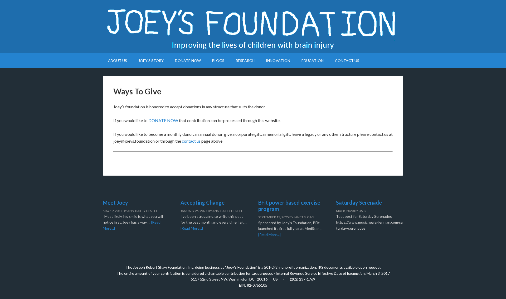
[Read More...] (192, 228)
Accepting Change (203, 202)
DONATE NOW (163, 120)
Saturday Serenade (359, 202)
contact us (191, 140)
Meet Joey (115, 202)
